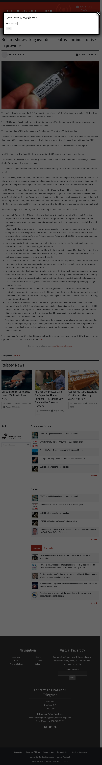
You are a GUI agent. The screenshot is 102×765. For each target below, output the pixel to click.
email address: (11, 23)
